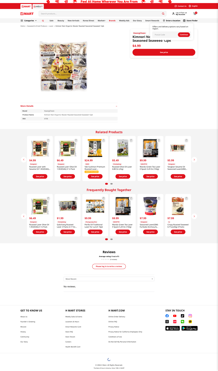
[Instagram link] (190, 315)
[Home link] (22, 27)
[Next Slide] (194, 160)
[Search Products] (163, 13)
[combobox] (102, 13)
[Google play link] (190, 328)
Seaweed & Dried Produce (37, 26)
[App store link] (172, 328)
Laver (51, 26)
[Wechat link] (182, 321)
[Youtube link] (174, 316)
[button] (69, 106)
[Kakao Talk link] (190, 321)
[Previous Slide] (24, 160)
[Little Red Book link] (174, 321)
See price (164, 52)
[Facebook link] (167, 315)
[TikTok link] (182, 315)
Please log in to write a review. (109, 266)
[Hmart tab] (26, 6)
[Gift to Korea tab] (38, 6)
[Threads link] (167, 321)
